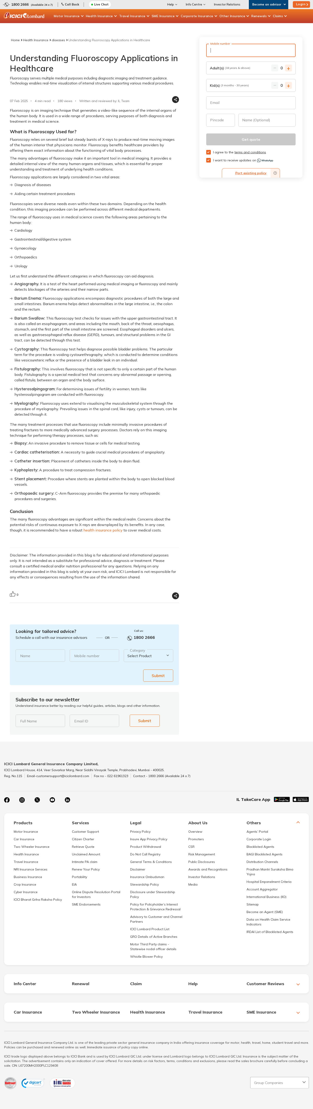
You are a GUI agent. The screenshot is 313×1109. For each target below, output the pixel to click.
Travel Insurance (132, 16)
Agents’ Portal (257, 832)
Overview (195, 832)
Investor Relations (227, 4)
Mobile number (86, 655)
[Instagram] (22, 800)
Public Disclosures (201, 862)
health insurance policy (103, 530)
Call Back (72, 4)
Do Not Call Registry (145, 854)
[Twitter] (37, 800)
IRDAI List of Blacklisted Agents (270, 932)
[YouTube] (52, 800)
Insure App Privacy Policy (148, 839)
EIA (74, 884)
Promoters (196, 839)
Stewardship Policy (144, 884)
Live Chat (101, 4)
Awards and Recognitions (208, 869)
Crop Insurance (25, 884)
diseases (58, 40)
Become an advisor (266, 4)
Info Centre (194, 4)
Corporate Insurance (197, 16)
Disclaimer (137, 869)
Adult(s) (230, 68)
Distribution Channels (262, 862)
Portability (79, 877)
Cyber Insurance (26, 892)
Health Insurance (99, 16)
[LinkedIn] (67, 800)
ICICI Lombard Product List (149, 929)
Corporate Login (259, 839)
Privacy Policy (140, 832)
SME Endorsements (86, 904)
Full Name (28, 721)
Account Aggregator (262, 889)
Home (15, 40)
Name (25, 655)
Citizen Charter (83, 839)
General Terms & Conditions (151, 862)
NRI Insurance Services (30, 869)
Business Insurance (28, 877)
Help (170, 4)
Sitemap (253, 904)
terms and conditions (250, 152)
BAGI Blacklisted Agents (265, 854)
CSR (191, 847)
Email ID (81, 721)
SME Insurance (163, 16)
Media (193, 884)
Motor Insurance (67, 16)
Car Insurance (24, 839)
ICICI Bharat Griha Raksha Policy (38, 900)
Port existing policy (250, 173)
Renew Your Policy (86, 869)
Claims (278, 16)
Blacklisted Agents (260, 847)
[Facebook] (7, 800)
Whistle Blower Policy (146, 956)
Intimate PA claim (84, 862)
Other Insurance (232, 16)
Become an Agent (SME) (265, 912)
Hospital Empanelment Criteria (269, 882)
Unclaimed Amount (86, 854)
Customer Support (85, 832)
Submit (158, 675)
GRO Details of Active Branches (153, 937)
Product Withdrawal (145, 847)
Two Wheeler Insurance (31, 847)
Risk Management (201, 854)
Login (301, 4)
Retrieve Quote (83, 847)
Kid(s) (229, 85)
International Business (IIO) (266, 897)
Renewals (259, 16)
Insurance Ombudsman (147, 877)
